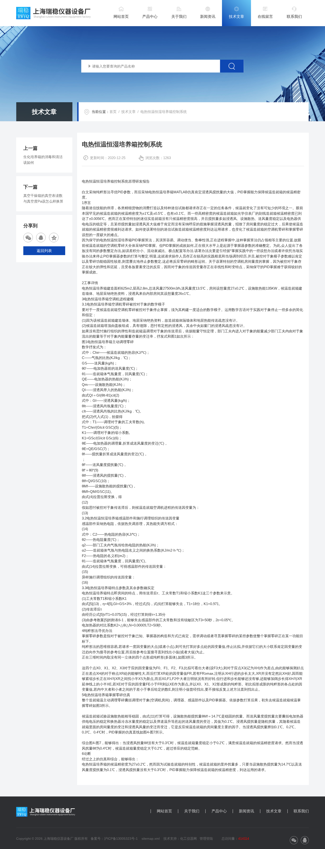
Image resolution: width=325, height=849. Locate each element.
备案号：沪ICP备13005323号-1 (114, 838)
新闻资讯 (207, 17)
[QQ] (41, 237)
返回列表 (44, 251)
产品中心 (150, 17)
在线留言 (265, 17)
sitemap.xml (151, 838)
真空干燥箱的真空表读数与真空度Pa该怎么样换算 (43, 198)
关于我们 (179, 17)
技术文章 (236, 17)
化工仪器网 (188, 838)
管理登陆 (206, 838)
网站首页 (121, 17)
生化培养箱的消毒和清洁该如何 (43, 160)
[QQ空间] (54, 237)
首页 (113, 112)
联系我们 (294, 17)
